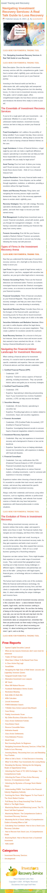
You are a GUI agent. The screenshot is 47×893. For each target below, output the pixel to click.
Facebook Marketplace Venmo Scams (19, 689)
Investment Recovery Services (16, 855)
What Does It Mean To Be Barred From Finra (21, 660)
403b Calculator (10, 698)
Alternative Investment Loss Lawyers (18, 679)
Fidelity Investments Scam (15, 714)
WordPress (16, 891)
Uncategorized (10, 859)
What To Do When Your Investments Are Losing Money (25, 762)
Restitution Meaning (12, 692)
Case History (10, 711)
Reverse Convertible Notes (15, 727)
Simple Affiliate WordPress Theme (31, 891)
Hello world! (9, 844)
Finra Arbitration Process (14, 737)
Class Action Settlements (14, 734)
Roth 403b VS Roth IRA (13, 695)
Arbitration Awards (11, 730)
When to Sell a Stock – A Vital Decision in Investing (24, 759)
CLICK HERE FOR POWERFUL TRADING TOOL (21, 50)
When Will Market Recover (14, 685)
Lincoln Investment (12, 702)
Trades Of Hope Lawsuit (14, 657)
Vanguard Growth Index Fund (15, 676)
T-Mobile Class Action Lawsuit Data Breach (20, 708)
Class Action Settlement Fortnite (17, 721)
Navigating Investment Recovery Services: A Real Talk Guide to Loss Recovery (22, 11)
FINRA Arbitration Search (14, 705)
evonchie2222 (38, 19)
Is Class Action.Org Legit (14, 663)
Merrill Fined (9, 740)
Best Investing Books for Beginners (18, 743)
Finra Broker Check (12, 724)
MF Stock (8, 682)
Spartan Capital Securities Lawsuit (17, 648)
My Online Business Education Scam (18, 717)
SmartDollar (9, 666)
